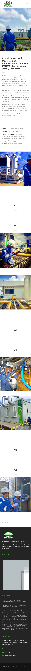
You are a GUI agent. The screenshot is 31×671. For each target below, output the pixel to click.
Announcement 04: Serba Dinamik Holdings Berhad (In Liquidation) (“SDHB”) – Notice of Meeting (14, 609)
